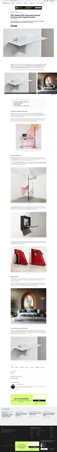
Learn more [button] (42, 442)
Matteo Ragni (16, 206)
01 (6, 94)
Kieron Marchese (15, 18)
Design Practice (22, 367)
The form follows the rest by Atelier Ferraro (21, 105)
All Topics (32, 437)
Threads (51, 433)
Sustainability (37, 367)
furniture (39, 114)
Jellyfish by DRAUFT (17, 104)
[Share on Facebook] (11, 26)
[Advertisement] (28, 60)
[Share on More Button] (17, 26)
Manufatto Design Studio (39, 113)
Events (27, 367)
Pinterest (51, 437)
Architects (38, 435)
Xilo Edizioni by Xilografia (18, 103)
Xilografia (16, 157)
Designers (38, 433)
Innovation (31, 367)
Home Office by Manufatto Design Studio (21, 101)
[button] (41, 444)
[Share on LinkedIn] (14, 26)
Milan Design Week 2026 (41, 430)
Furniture (13, 12)
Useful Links (13, 371)
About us (31, 430)
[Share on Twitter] (16, 26)
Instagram (51, 430)
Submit (31, 433)
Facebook (51, 435)
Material (17, 12)
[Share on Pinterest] (13, 26)
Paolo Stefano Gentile (14, 378)
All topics (42, 367)
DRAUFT (26, 279)
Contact (31, 435)
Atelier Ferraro (22, 330)
